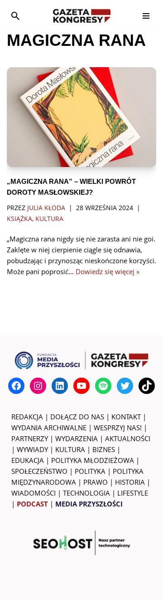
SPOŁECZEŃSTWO (39, 471)
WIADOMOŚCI (33, 492)
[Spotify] (103, 386)
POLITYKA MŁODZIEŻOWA (92, 460)
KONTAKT (126, 416)
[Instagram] (38, 386)
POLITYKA (90, 471)
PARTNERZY (29, 438)
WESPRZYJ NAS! (118, 427)
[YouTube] (81, 386)
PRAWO (95, 482)
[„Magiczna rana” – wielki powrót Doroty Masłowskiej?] (81, 117)
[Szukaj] (15, 16)
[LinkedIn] (60, 386)
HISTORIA (130, 482)
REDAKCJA (27, 416)
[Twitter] (125, 386)
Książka (19, 219)
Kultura (49, 219)
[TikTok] (147, 386)
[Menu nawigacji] (146, 16)
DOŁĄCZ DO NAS (77, 416)
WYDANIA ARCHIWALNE (48, 427)
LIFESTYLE (132, 492)
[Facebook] (16, 386)
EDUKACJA (27, 460)
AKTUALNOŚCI (127, 438)
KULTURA (70, 449)
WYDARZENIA (76, 438)
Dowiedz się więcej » (107, 271)
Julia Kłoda (46, 208)
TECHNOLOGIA (86, 492)
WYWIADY (32, 449)
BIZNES (103, 449)
